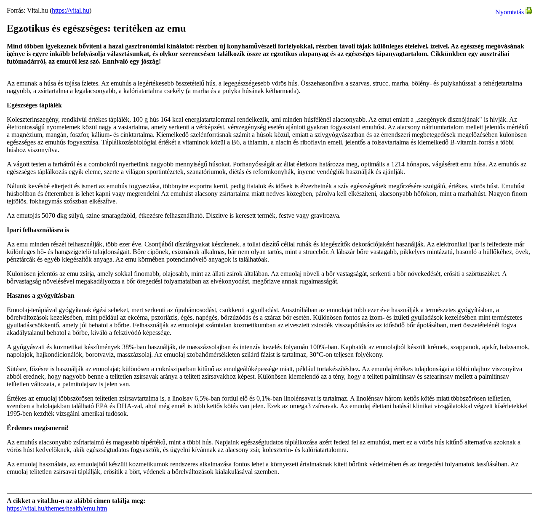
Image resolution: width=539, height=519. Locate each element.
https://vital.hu (70, 10)
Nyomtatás (510, 12)
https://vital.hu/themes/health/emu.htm (57, 508)
